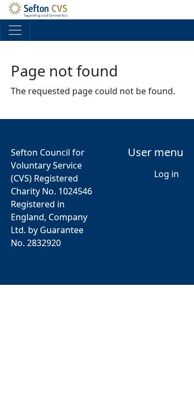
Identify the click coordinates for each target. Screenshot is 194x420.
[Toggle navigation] (15, 30)
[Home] (42, 9)
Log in (166, 174)
